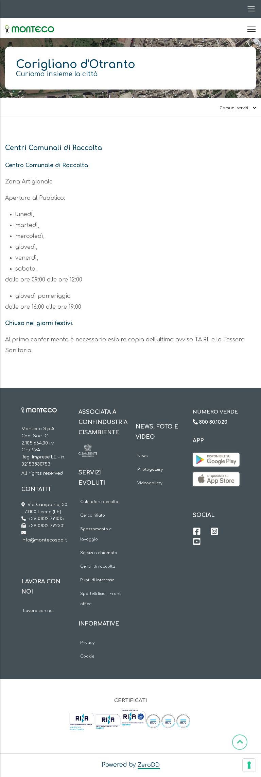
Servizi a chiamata (98, 553)
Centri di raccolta (97, 566)
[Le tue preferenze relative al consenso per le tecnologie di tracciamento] (249, 765)
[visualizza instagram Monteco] (214, 532)
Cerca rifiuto (92, 515)
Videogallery (149, 483)
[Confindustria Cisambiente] (88, 449)
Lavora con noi (38, 611)
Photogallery (150, 469)
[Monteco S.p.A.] (29, 23)
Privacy (87, 643)
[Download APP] (216, 457)
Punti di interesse (97, 580)
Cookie (87, 656)
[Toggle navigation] (249, 9)
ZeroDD (149, 765)
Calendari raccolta (99, 502)
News (142, 456)
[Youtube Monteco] (197, 542)
